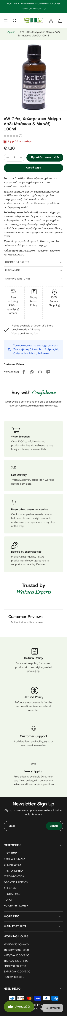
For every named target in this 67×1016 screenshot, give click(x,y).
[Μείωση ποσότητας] (7, 158)
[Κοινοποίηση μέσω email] (40, 372)
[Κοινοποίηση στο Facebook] (24, 372)
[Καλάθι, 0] (59, 20)
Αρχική (11, 32)
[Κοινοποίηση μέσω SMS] (48, 372)
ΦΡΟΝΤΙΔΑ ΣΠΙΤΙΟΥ (16, 883)
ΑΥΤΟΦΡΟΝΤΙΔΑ (14, 877)
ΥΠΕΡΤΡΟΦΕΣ (12, 865)
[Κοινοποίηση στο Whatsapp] (32, 372)
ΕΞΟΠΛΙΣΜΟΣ (12, 894)
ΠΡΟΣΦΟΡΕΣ (12, 853)
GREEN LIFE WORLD (38, 1005)
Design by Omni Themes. (34, 1009)
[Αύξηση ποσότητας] (21, 158)
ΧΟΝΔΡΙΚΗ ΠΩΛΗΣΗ (16, 906)
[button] (5, 20)
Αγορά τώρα (33, 168)
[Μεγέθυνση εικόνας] (33, 77)
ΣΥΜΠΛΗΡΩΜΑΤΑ (14, 859)
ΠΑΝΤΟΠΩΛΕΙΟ (13, 871)
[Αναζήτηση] (14, 20)
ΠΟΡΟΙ (8, 900)
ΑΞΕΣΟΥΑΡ (10, 888)
